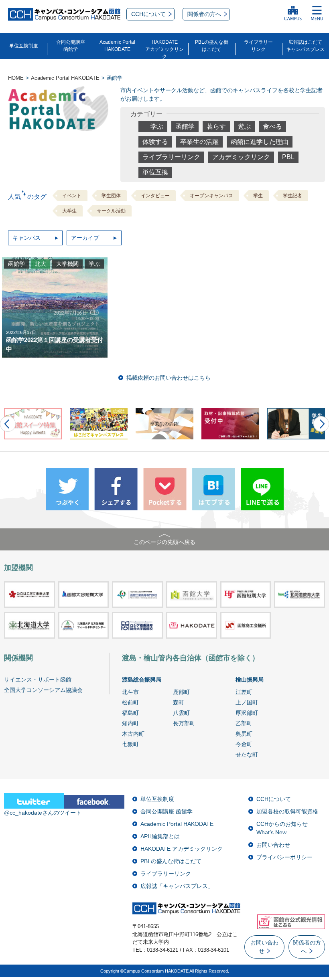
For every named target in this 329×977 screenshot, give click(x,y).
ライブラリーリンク (258, 45)
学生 (258, 195)
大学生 (69, 211)
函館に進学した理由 (259, 141)
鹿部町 (181, 692)
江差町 (244, 692)
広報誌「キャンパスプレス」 (176, 886)
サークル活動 (111, 211)
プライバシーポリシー (284, 857)
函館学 (185, 126)
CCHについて (273, 799)
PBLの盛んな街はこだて (211, 45)
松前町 (130, 702)
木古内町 (133, 733)
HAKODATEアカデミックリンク (164, 49)
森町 (178, 702)
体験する (155, 141)
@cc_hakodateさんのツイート (42, 812)
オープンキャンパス (211, 195)
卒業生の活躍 (199, 141)
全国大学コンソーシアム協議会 (43, 690)
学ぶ (156, 126)
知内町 (130, 723)
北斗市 (130, 692)
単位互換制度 (23, 46)
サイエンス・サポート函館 (37, 679)
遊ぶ (244, 126)
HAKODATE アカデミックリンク (181, 849)
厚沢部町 (247, 713)
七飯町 (130, 744)
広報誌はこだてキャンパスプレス (305, 45)
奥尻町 (244, 733)
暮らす (216, 126)
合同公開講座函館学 (70, 45)
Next (321, 424)
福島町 (130, 713)
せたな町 (247, 754)
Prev (8, 424)
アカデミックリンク (241, 157)
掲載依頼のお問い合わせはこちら (168, 377)
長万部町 (184, 723)
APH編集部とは (160, 836)
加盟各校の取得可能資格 (287, 811)
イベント (71, 195)
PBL (288, 157)
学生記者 (292, 195)
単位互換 (155, 172)
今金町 (244, 744)
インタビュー (155, 195)
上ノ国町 (247, 702)
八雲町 (181, 713)
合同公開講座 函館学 (166, 811)
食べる (272, 126)
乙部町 (244, 723)
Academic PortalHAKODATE (117, 45)
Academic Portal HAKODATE (176, 824)
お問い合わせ (273, 844)
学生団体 (111, 195)
